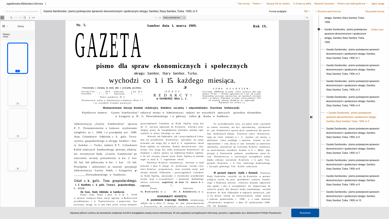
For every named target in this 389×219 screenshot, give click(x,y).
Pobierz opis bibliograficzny (351, 3)
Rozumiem (305, 213)
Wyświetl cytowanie (324, 3)
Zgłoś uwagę (377, 3)
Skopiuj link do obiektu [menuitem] (278, 3)
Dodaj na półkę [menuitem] (303, 3)
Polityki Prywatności (271, 213)
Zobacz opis (377, 29)
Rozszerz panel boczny (329, 11)
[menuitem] (346, 15)
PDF (306, 11)
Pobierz (256, 3)
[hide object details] (311, 117)
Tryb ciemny (244, 3)
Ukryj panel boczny (374, 11)
